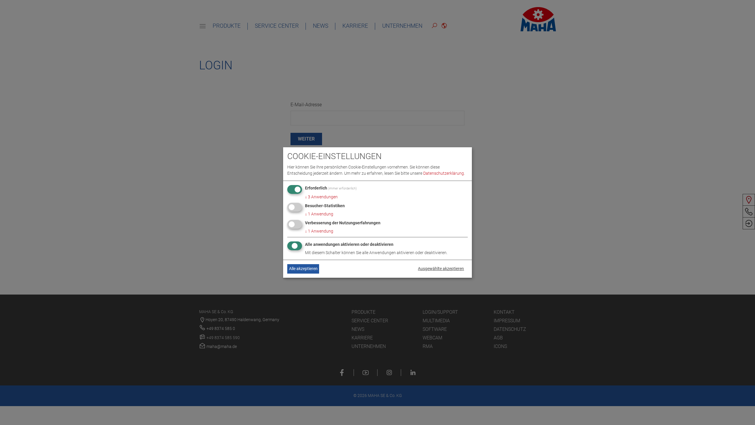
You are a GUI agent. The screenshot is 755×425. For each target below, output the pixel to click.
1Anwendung (319, 214)
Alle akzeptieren (303, 268)
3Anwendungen (321, 196)
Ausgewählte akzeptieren (441, 268)
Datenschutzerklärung (443, 173)
